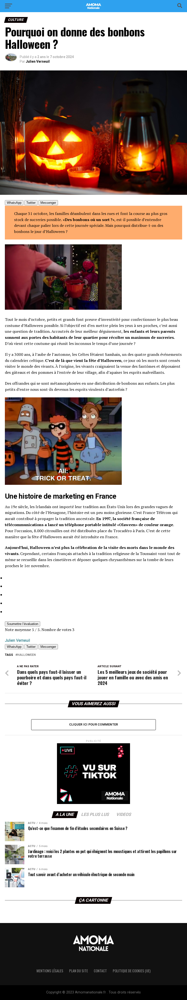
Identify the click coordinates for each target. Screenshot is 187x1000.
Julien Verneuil (38, 61)
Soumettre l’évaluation (22, 624)
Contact (100, 970)
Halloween (26, 655)
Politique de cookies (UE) (131, 970)
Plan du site (78, 970)
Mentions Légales (50, 970)
